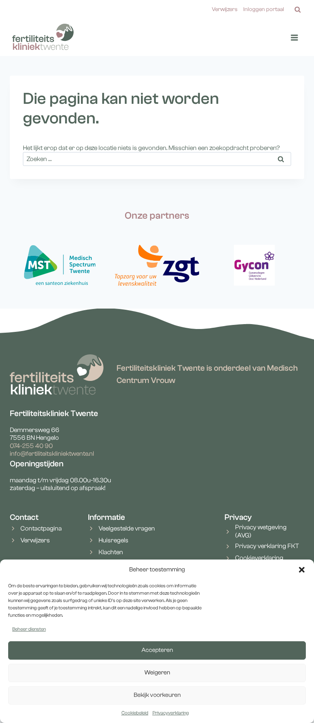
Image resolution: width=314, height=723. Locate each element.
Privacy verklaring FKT (267, 546)
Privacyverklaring (171, 713)
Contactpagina (41, 528)
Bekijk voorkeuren (157, 695)
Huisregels (113, 540)
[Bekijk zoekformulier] (297, 9)
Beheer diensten (29, 629)
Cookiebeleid (134, 713)
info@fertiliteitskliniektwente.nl (52, 453)
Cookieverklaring (259, 558)
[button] (302, 570)
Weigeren (157, 672)
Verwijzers (225, 9)
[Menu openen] (294, 37)
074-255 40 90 (31, 446)
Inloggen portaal (263, 9)
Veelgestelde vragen (127, 528)
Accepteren (157, 650)
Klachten (111, 552)
